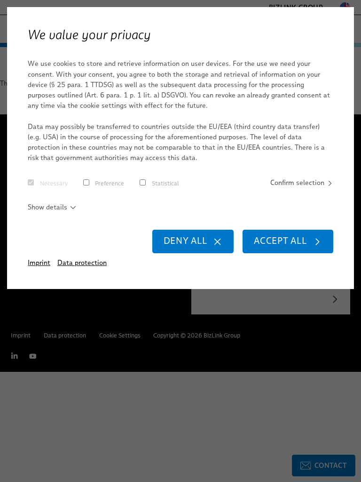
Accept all (280, 240)
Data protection (82, 262)
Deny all (185, 240)
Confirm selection (297, 182)
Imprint (39, 262)
